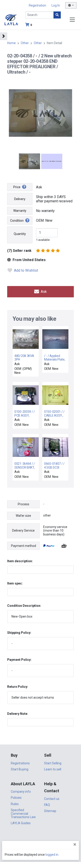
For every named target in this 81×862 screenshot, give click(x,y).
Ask (43, 291)
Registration (37, 5)
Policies (16, 797)
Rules (15, 804)
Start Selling (52, 763)
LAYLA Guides (21, 823)
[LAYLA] (11, 19)
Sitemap (50, 811)
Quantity (20, 234)
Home (11, 43)
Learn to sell (52, 769)
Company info (21, 791)
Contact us (51, 799)
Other (25, 43)
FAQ (47, 805)
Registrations (20, 763)
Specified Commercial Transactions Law (23, 813)
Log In (56, 5)
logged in (51, 854)
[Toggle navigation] (72, 20)
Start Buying (19, 769)
